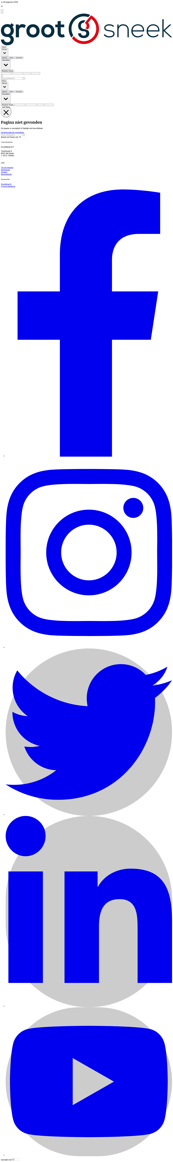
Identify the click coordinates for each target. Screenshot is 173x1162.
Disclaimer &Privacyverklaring (8, 185)
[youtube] (89, 1155)
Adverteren (5, 170)
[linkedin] (89, 1006)
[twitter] (89, 815)
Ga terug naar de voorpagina (12, 132)
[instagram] (89, 647)
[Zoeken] (24, 78)
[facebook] (89, 456)
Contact (4, 172)
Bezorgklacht (6, 174)
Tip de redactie (7, 168)
